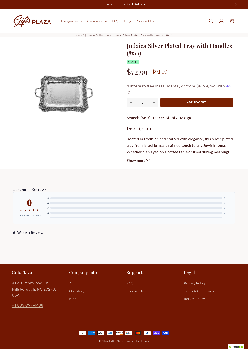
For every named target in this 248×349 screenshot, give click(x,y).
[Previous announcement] (12, 4)
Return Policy (194, 299)
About (74, 283)
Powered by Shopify (136, 340)
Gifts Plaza (116, 340)
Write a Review (30, 232)
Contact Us (135, 291)
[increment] (153, 102)
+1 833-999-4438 (27, 305)
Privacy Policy (195, 283)
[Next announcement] (236, 4)
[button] (71, 21)
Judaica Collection (97, 35)
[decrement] (131, 102)
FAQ (130, 283)
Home (78, 35)
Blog (72, 299)
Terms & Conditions (199, 291)
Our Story (76, 291)
